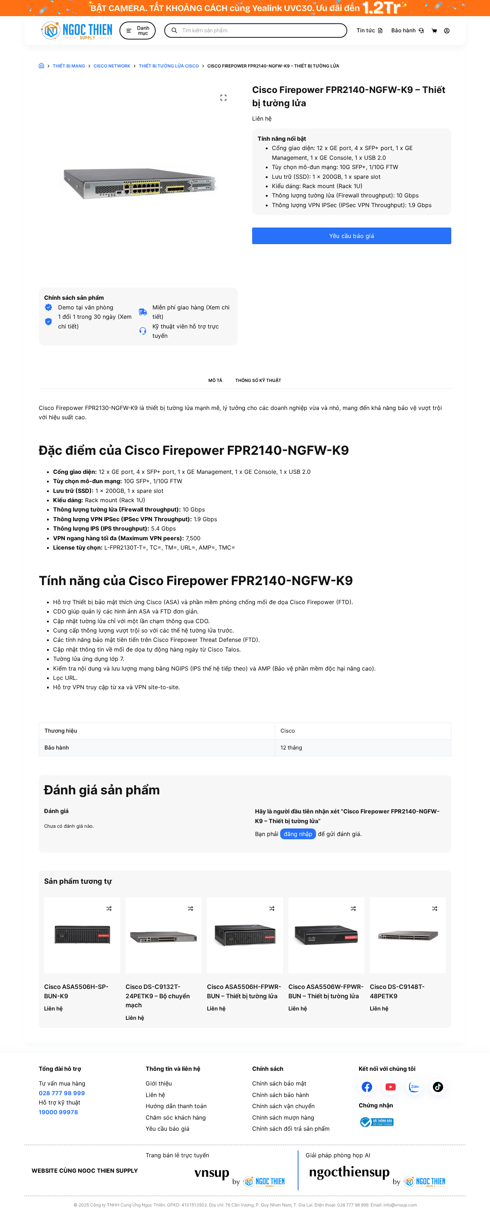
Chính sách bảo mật (279, 1083)
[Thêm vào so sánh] (109, 908)
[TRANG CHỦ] (41, 66)
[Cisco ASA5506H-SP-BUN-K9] (82, 935)
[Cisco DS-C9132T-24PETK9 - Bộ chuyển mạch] (164, 935)
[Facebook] (367, 1087)
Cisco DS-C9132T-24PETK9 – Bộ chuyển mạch (158, 996)
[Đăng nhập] (446, 30)
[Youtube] (390, 1087)
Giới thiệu (159, 1083)
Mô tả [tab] (215, 380)
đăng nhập (298, 833)
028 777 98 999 (62, 1093)
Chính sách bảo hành (280, 1094)
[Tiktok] (438, 1087)
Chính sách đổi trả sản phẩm (291, 1128)
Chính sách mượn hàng (283, 1117)
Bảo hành (403, 30)
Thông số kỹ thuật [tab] (258, 380)
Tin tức (366, 30)
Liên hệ (155, 1094)
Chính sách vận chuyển (283, 1106)
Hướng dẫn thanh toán (176, 1106)
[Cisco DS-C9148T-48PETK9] (408, 935)
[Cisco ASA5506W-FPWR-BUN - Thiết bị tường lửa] (326, 935)
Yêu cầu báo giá (351, 235)
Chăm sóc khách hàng (176, 1117)
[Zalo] (414, 1087)
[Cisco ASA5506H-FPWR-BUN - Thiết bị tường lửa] (245, 935)
